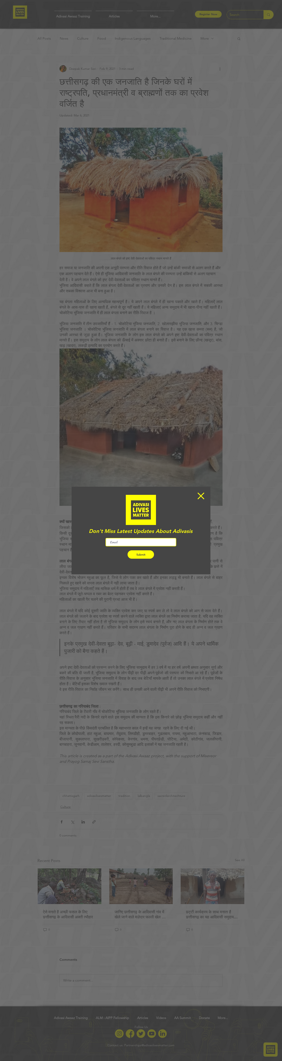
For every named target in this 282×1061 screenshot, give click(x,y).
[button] (201, 496)
